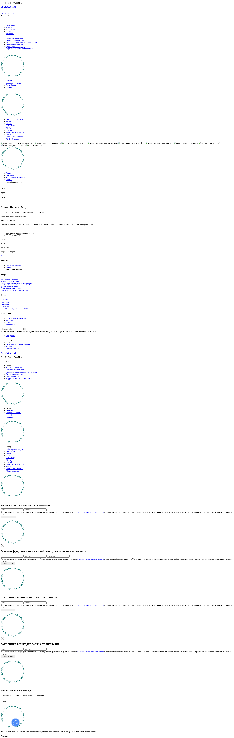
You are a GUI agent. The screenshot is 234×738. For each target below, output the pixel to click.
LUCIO (9, 124)
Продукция (10, 25)
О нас (8, 31)
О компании (6, 306)
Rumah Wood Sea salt (14, 137)
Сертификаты (11, 85)
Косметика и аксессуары (16, 318)
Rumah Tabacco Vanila (15, 132)
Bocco (8, 135)
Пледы (8, 323)
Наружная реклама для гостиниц (19, 49)
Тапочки (9, 320)
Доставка (10, 87)
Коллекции (10, 29)
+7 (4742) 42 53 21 (8, 7)
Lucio (8, 455)
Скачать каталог (7, 13)
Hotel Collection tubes (14, 449)
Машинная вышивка (14, 38)
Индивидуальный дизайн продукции (21, 42)
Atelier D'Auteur (12, 139)
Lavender (9, 130)
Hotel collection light (14, 451)
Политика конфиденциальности (14, 309)
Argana (9, 121)
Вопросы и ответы (13, 83)
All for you (10, 128)
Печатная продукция (14, 44)
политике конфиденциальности (90, 512)
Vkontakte (10, 267)
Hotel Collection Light (14, 119)
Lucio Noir (10, 126)
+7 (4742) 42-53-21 (13, 265)
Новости (9, 81)
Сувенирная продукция (15, 47)
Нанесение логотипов (15, 40)
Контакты (10, 34)
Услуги (9, 27)
